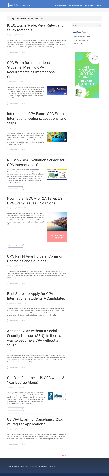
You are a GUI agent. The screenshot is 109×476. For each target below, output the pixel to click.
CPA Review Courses (60, 5)
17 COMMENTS (21, 387)
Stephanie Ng (12, 35)
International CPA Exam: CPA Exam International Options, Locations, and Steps (36, 118)
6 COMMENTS (21, 350)
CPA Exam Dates (79, 44)
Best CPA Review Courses (82, 36)
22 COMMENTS (21, 35)
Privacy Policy (42, 466)
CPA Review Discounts (75, 5)
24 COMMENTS (21, 128)
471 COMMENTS (21, 208)
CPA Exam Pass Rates (81, 40)
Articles (98, 5)
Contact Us (51, 466)
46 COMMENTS (21, 429)
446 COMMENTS (21, 303)
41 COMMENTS (21, 266)
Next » (64, 455)
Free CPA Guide (89, 5)
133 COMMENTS (21, 81)
